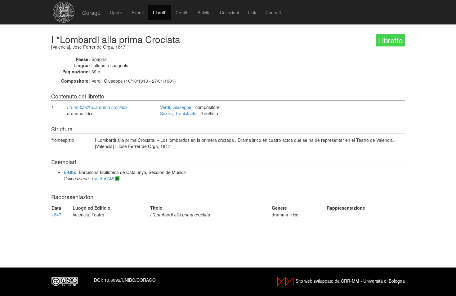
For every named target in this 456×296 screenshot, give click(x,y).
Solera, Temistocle (178, 113)
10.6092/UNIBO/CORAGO (130, 280)
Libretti (159, 12)
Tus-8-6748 (102, 178)
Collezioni (229, 12)
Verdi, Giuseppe (175, 107)
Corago (91, 12)
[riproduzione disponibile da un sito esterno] (117, 178)
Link (252, 12)
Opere (116, 12)
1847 (56, 214)
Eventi (138, 12)
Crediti (182, 12)
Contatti (273, 12)
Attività (204, 12)
